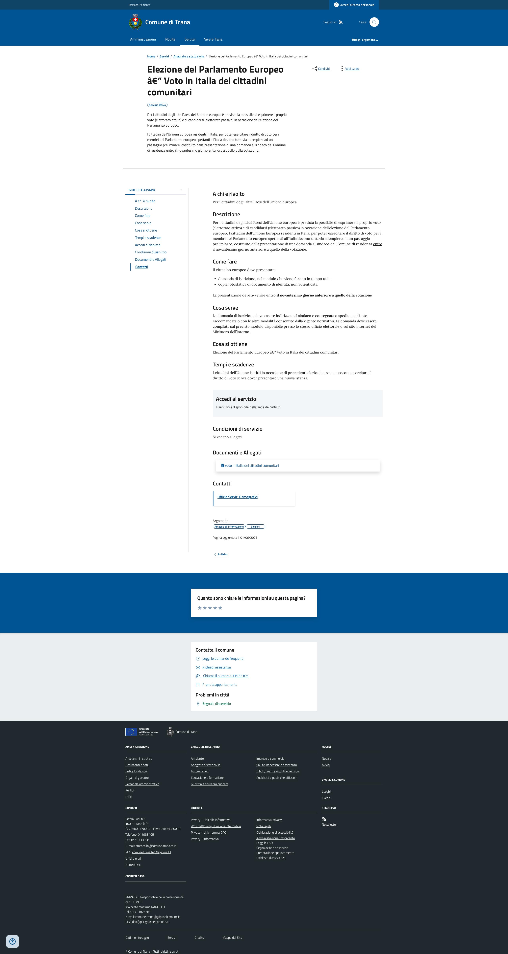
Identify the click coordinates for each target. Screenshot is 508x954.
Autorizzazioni (200, 771)
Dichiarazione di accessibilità (274, 832)
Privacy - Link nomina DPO (208, 832)
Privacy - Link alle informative (210, 819)
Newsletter (329, 824)
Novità (170, 39)
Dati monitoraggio (137, 937)
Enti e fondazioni (136, 771)
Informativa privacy (269, 819)
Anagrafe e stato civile (188, 56)
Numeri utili (132, 864)
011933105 (146, 834)
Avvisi (326, 764)
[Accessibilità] (12, 941)
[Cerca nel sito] (372, 22)
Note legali (263, 826)
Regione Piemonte (139, 5)
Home (151, 56)
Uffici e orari (133, 858)
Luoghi (326, 791)
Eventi (326, 797)
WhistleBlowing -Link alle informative (216, 826)
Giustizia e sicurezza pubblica (209, 784)
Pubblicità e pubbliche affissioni (276, 777)
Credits (199, 937)
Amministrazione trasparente (275, 838)
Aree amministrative (138, 758)
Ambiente (197, 758)
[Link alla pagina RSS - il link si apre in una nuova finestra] (340, 22)
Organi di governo (137, 777)
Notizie (326, 758)
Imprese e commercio (270, 758)
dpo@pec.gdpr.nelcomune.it (150, 921)
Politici (129, 790)
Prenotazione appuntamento (275, 852)
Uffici (128, 796)
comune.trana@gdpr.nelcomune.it (157, 916)
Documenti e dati (136, 764)
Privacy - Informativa (205, 838)
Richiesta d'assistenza (270, 857)
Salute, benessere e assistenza (276, 764)
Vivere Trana (213, 39)
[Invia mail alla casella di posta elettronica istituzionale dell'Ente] (156, 846)
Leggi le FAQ (264, 842)
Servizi (190, 39)
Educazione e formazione (207, 777)
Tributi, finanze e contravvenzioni (277, 771)
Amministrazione (143, 39)
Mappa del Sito (232, 937)
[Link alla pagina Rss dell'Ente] (324, 818)
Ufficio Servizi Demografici (237, 497)
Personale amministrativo (142, 784)
